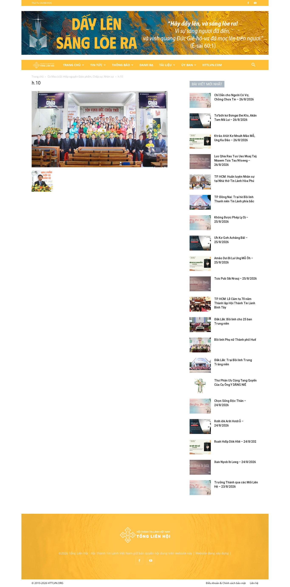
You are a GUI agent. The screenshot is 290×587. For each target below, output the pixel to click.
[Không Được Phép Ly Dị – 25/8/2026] (200, 222)
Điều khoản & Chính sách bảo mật (226, 583)
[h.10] (100, 166)
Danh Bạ (146, 65)
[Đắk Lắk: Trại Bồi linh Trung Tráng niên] (200, 365)
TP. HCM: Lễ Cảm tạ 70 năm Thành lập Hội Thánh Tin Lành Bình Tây (234, 303)
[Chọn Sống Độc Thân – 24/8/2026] (200, 406)
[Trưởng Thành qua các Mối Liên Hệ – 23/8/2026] (200, 487)
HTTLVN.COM (212, 65)
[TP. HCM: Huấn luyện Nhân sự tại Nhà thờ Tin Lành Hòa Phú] (200, 182)
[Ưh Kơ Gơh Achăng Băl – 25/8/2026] (200, 243)
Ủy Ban (187, 65)
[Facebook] (248, 3)
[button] (253, 65)
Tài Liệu (165, 65)
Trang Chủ (72, 65)
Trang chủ (38, 76)
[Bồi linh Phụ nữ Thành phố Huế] (200, 345)
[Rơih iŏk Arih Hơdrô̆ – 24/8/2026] (200, 426)
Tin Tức (96, 65)
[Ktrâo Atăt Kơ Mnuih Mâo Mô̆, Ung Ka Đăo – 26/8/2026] (200, 141)
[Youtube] (255, 3)
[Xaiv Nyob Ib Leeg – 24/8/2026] (200, 467)
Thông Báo (121, 65)
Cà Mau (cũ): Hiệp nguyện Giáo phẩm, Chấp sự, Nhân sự (81, 76)
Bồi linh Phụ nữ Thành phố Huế (235, 339)
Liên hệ (254, 583)
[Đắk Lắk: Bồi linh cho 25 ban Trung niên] (200, 324)
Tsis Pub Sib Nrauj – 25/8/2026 (235, 278)
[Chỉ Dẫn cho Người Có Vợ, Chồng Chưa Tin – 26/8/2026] (200, 100)
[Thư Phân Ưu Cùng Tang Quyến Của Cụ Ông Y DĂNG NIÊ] (200, 385)
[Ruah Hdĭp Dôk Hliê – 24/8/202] (200, 446)
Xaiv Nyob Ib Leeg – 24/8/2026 (235, 462)
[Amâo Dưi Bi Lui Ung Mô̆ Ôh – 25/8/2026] (200, 263)
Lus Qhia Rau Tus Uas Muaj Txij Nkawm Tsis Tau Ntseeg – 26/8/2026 (235, 160)
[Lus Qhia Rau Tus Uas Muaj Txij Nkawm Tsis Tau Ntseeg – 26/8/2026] (200, 161)
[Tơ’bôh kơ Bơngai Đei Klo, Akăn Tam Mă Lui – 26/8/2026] (200, 120)
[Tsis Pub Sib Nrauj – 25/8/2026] (200, 283)
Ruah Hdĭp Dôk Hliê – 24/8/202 (235, 441)
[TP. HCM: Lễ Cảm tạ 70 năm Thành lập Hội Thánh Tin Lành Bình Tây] (200, 304)
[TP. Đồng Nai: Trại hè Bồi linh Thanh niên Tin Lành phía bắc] (200, 202)
